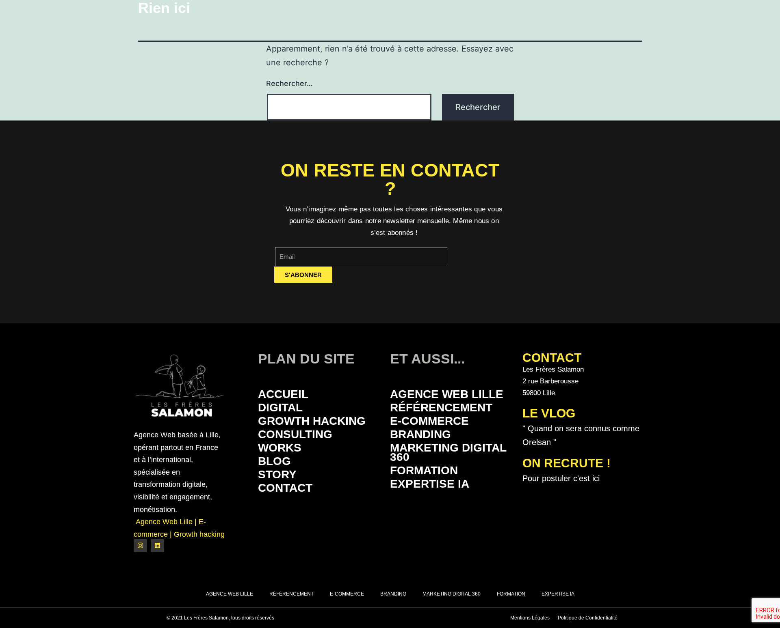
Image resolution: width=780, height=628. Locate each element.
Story (277, 474)
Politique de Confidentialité (588, 618)
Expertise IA (429, 483)
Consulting (295, 434)
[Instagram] (140, 545)
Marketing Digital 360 (448, 452)
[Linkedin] (157, 545)
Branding (420, 434)
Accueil (283, 394)
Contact (285, 488)
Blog (274, 461)
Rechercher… (289, 83)
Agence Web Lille (446, 394)
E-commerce (429, 421)
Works (279, 447)
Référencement (441, 407)
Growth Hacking (312, 421)
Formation (424, 470)
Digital (280, 407)
